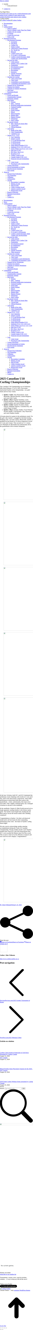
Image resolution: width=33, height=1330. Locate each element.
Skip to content (4, 1)
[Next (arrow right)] (2, 1329)
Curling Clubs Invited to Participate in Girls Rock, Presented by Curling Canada (14, 1053)
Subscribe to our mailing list (8, 1274)
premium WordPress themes (22, 1290)
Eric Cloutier (3, 1057)
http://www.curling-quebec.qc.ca (9, 959)
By (5, 905)
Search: (2, 1088)
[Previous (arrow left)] (0, 1329)
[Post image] (5, 1051)
